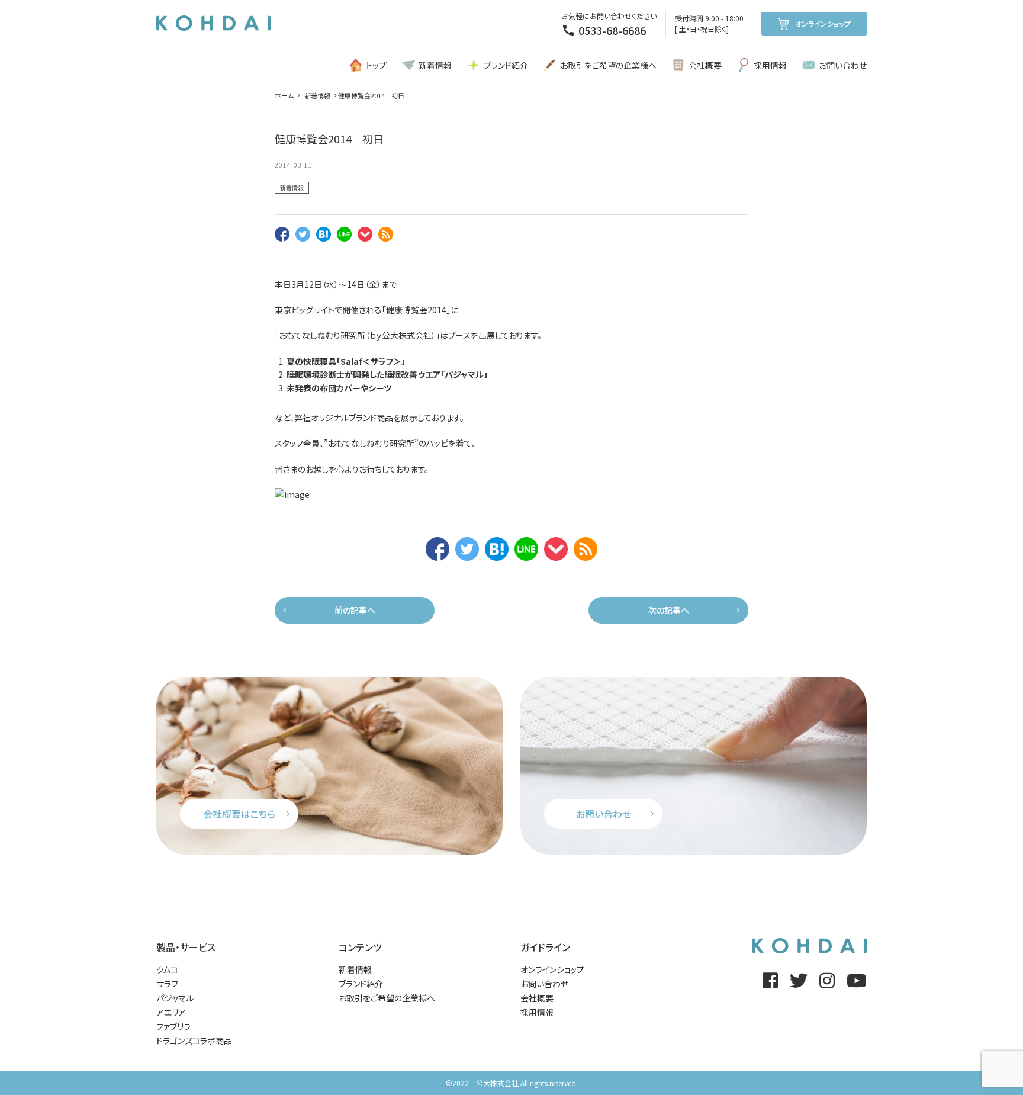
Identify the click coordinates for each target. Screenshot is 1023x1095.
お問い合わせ (843, 65)
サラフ (167, 984)
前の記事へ (354, 610)
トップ (376, 65)
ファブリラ (173, 1026)
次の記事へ (668, 610)
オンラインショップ (823, 23)
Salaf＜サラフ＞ (370, 361)
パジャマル (464, 374)
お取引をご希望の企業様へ (608, 65)
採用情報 (770, 65)
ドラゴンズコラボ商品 (194, 1040)
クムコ (167, 969)
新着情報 (435, 65)
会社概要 (705, 65)
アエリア (171, 1012)
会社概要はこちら (239, 814)
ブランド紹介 (506, 65)
